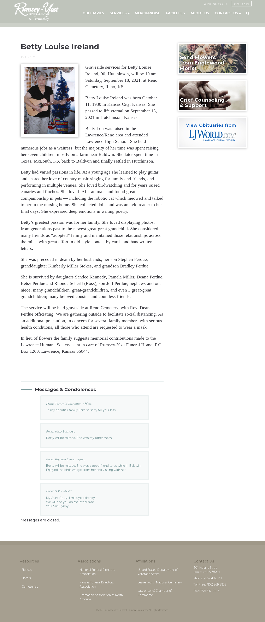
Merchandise (147, 13)
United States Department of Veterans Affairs (158, 572)
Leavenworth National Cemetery (160, 582)
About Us (199, 13)
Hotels (26, 578)
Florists (27, 570)
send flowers (241, 3)
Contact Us (226, 13)
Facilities (175, 13)
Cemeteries (30, 586)
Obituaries (93, 13)
